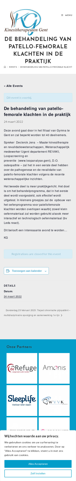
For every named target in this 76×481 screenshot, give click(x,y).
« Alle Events (13, 86)
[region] (38, 455)
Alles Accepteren (38, 463)
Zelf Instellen (38, 473)
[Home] (5, 67)
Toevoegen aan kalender (27, 270)
